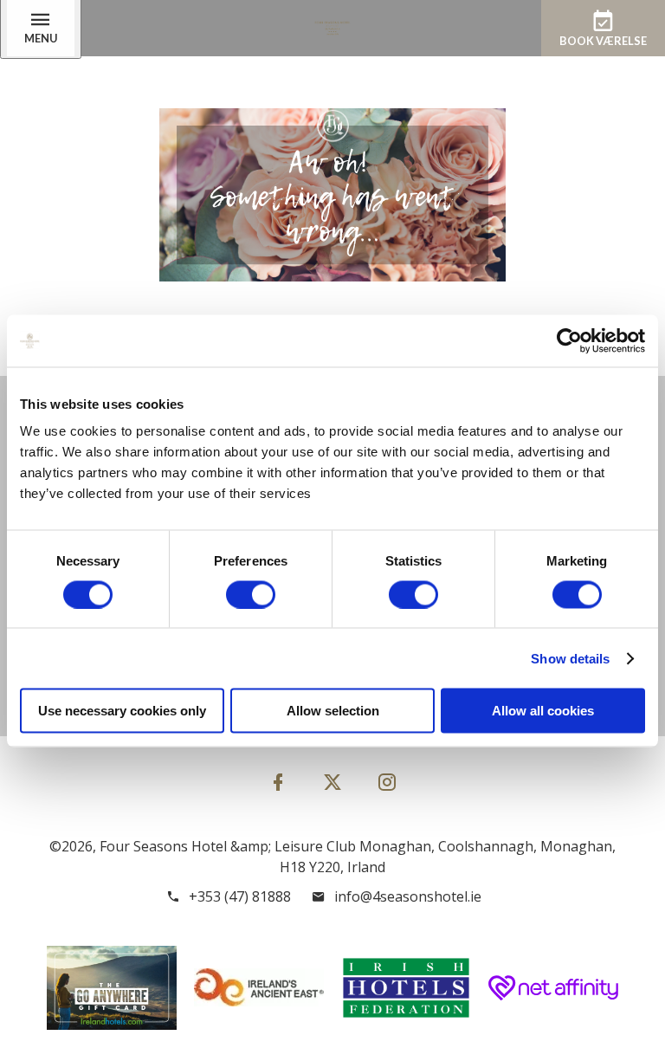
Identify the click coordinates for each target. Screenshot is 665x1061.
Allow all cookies (543, 710)
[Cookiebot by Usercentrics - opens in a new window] (569, 340)
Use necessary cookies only (122, 710)
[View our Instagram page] (387, 781)
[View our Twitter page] (332, 789)
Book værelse (603, 41)
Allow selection (333, 710)
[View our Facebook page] (278, 781)
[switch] (250, 594)
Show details (570, 657)
